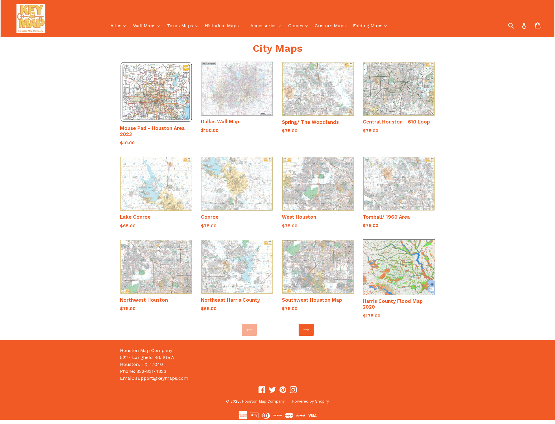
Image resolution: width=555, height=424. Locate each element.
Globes (299, 25)
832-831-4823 (151, 371)
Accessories (267, 25)
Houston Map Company (263, 401)
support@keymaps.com (161, 378)
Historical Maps (225, 25)
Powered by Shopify (310, 401)
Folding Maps (371, 25)
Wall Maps (148, 25)
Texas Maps (183, 25)
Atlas (119, 25)
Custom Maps (330, 25)
